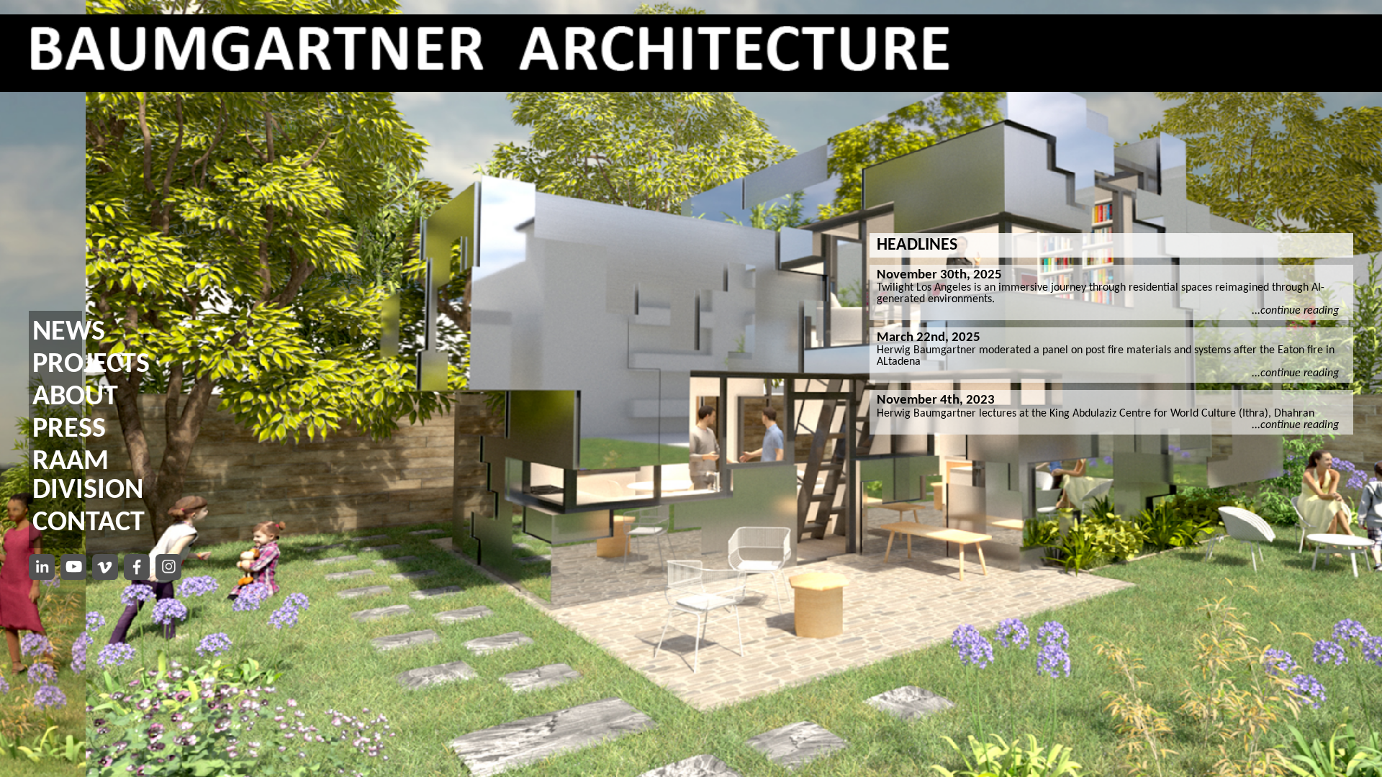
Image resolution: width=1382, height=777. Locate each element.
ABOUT (75, 397)
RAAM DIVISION (87, 476)
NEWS (68, 332)
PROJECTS (91, 364)
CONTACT (88, 523)
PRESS (69, 429)
